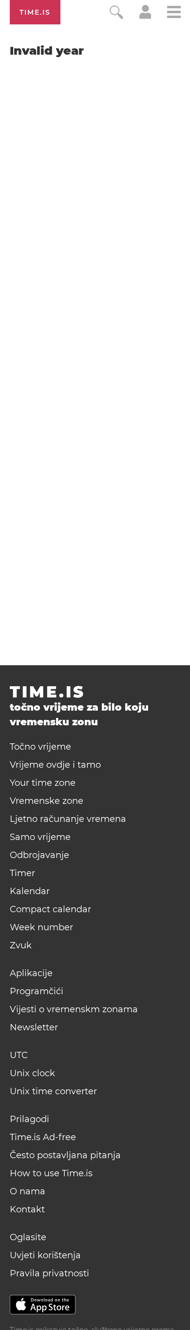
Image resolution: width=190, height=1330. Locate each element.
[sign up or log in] (145, 16)
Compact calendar (50, 909)
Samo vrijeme (40, 837)
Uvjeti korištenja (45, 1255)
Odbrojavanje (39, 855)
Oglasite (28, 1237)
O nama (27, 1191)
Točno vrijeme (40, 746)
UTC (19, 1055)
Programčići (36, 991)
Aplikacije (31, 973)
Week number (41, 927)
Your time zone (43, 783)
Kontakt (27, 1209)
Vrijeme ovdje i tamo (55, 764)
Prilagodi (29, 1119)
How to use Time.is (51, 1173)
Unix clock (32, 1073)
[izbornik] (174, 13)
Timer (22, 873)
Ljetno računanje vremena (68, 819)
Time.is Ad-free (43, 1137)
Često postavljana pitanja (65, 1155)
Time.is (35, 12)
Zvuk (21, 945)
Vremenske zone (46, 801)
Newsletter (34, 1027)
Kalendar (30, 891)
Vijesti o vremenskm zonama (74, 1009)
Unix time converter (53, 1091)
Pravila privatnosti (49, 1273)
